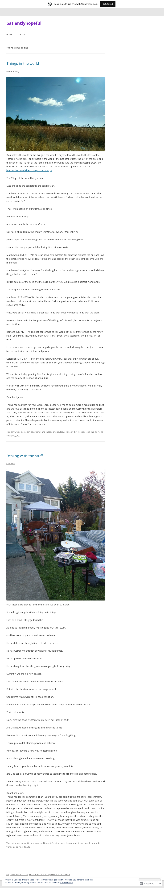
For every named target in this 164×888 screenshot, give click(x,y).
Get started (108, 4)
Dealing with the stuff (24, 455)
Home (9, 34)
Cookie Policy (66, 882)
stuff (75, 843)
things (94, 431)
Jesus (63, 431)
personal (35, 843)
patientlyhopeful (23, 23)
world (100, 431)
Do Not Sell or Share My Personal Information (49, 874)
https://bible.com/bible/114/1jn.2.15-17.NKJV (29, 170)
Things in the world (22, 63)
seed (83, 431)
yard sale (11, 846)
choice (56, 431)
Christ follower (58, 843)
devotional (36, 431)
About (21, 34)
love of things (73, 431)
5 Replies (10, 463)
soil (88, 431)
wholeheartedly (92, 843)
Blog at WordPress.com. (17, 874)
